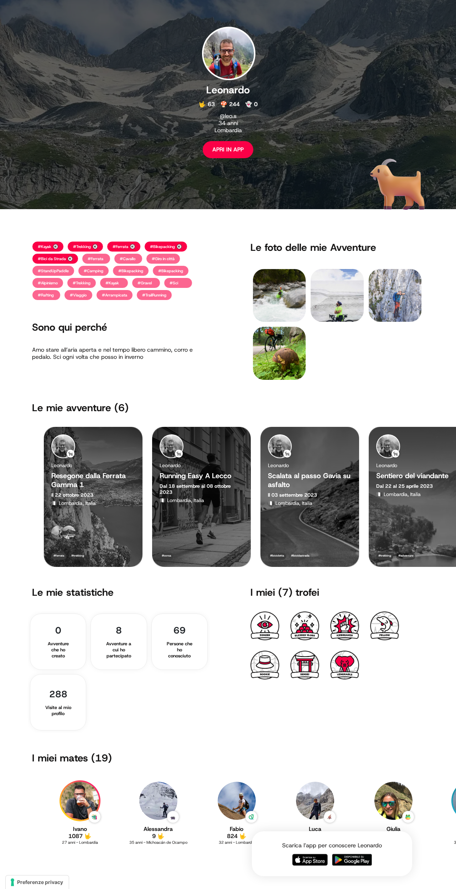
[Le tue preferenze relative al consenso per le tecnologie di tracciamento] (37, 882)
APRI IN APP (228, 149)
